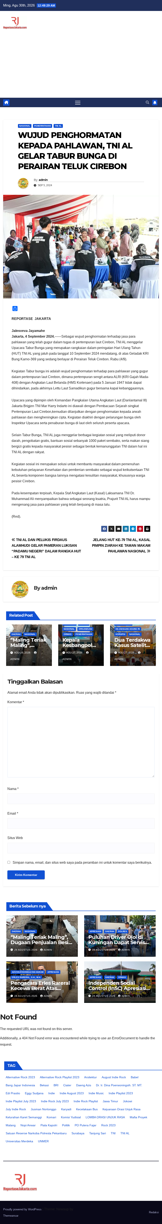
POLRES (122, 931)
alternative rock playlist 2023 (59, 1077)
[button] (147, 102)
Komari (51, 1117)
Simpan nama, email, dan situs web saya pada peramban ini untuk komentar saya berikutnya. (82, 862)
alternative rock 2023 (20, 1077)
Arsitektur (90, 1077)
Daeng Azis (83, 1085)
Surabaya (78, 1133)
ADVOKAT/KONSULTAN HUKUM (27, 972)
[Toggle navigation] (78, 102)
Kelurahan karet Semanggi (24, 1117)
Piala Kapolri (48, 1125)
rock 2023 (108, 1125)
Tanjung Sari (97, 1133)
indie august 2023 (72, 1093)
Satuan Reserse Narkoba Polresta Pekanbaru (36, 1133)
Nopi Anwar (28, 1125)
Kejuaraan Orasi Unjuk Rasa (121, 1109)
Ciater (67, 1085)
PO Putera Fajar (85, 1125)
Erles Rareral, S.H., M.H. (26, 977)
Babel (134, 1077)
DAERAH (16, 634)
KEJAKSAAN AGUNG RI (128, 629)
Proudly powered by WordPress (22, 1209)
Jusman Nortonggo (43, 1109)
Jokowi (127, 1101)
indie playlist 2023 (121, 1093)
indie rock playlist (86, 1101)
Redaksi (154, 1212)
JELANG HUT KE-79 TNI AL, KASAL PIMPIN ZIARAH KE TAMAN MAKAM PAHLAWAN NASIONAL (121, 545)
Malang (11, 1125)
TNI (113, 1133)
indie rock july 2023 (55, 1101)
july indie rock (16, 1109)
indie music (96, 1093)
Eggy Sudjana (34, 1093)
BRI (56, 1085)
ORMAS (68, 634)
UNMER (43, 1141)
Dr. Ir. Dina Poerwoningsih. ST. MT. (119, 1085)
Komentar (15, 702)
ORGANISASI (85, 629)
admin (43, 180)
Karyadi (66, 1109)
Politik (66, 1125)
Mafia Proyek (138, 1117)
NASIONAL (24, 126)
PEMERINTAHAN (42, 126)
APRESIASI (95, 931)
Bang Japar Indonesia (20, 1085)
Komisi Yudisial (71, 1117)
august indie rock (114, 1077)
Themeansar (10, 1215)
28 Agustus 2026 (104, 950)
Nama (13, 789)
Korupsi (120, 634)
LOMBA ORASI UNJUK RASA (105, 1117)
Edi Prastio (13, 1093)
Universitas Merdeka (19, 1141)
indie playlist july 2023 (21, 1101)
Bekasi (44, 1085)
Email (12, 813)
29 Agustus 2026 (26, 950)
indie (51, 1093)
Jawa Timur (110, 1101)
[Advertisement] (81, 66)
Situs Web (15, 838)
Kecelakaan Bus (87, 1109)
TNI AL (58, 126)
